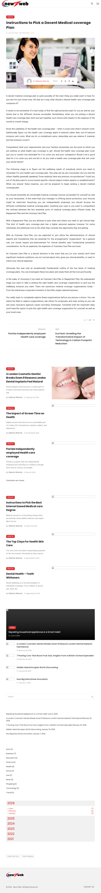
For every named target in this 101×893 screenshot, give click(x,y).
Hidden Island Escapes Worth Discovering (37, 667)
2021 (10, 839)
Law (7, 775)
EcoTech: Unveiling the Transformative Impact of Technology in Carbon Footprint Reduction (73, 338)
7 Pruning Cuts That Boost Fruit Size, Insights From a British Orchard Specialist (55, 655)
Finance (9, 762)
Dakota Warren (42, 81)
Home (12, 627)
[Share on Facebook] (62, 81)
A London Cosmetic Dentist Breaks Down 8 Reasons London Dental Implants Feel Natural (26, 377)
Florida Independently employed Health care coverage (27, 335)
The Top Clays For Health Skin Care (25, 543)
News (8, 779)
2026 (11, 803)
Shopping (10, 784)
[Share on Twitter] (66, 81)
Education (10, 758)
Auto (8, 749)
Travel (8, 792)
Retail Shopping (28, 856)
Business (9, 753)
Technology (11, 788)
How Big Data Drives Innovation (32, 679)
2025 (11, 818)
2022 (10, 834)
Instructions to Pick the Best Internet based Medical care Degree (24, 506)
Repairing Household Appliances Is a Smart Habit (34, 632)
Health (10, 17)
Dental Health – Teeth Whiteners (20, 575)
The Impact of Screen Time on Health (25, 415)
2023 (10, 829)
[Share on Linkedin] (73, 81)
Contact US (89, 887)
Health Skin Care (13, 856)
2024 (11, 824)
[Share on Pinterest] (69, 81)
